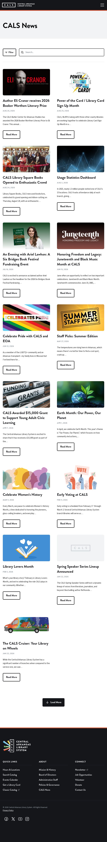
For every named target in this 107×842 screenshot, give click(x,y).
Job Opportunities (83, 774)
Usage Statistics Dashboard (76, 177)
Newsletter (80, 769)
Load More (55, 702)
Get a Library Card (11, 784)
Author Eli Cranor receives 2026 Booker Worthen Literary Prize (26, 103)
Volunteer (79, 779)
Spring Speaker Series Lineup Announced (78, 569)
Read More (11, 134)
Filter (11, 52)
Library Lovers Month (18, 566)
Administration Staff (48, 779)
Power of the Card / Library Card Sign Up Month (80, 103)
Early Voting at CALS (72, 494)
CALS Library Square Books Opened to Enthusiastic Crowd (25, 180)
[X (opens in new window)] (13, 818)
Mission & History (47, 769)
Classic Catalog (10, 789)
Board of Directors (47, 774)
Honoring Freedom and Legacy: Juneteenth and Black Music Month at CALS (79, 259)
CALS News (44, 789)
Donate (78, 784)
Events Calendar (10, 779)
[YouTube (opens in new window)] (20, 818)
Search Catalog (10, 774)
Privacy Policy (8, 810)
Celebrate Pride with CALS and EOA (25, 339)
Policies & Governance (49, 784)
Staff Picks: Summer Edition (77, 336)
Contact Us (80, 789)
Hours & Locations (11, 769)
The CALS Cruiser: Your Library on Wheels (25, 646)
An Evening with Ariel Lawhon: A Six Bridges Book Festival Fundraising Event (26, 259)
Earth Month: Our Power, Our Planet (79, 415)
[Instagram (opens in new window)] (27, 818)
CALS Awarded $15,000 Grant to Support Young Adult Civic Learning (25, 417)
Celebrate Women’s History (22, 494)
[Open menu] (102, 5)
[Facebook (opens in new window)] (6, 818)
